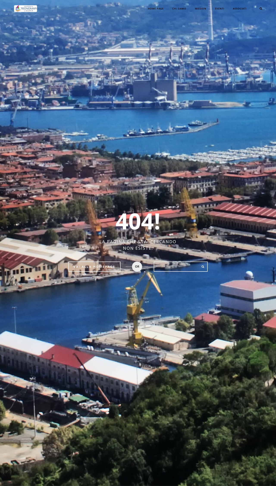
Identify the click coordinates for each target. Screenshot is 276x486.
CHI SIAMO (179, 8)
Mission (200, 8)
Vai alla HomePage (94, 267)
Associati (239, 8)
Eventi (219, 8)
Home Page (156, 8)
